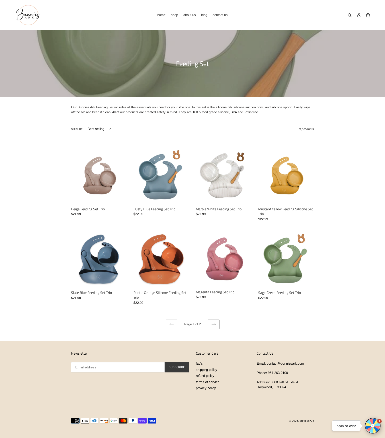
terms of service (207, 382)
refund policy (205, 376)
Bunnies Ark (306, 420)
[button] (373, 426)
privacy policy (206, 388)
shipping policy (206, 370)
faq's (199, 363)
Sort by (77, 129)
